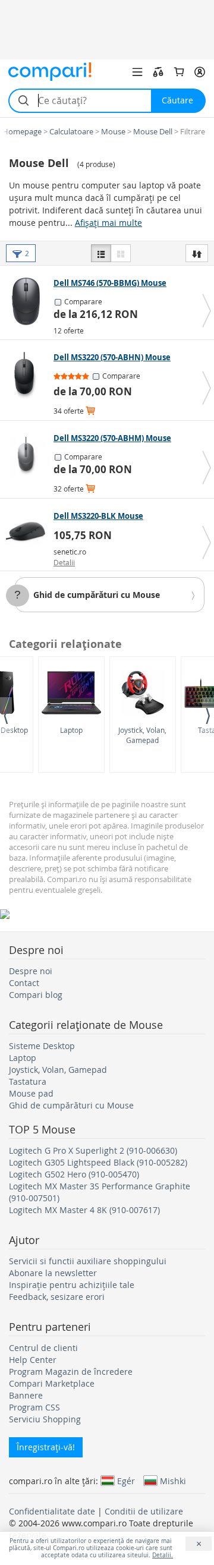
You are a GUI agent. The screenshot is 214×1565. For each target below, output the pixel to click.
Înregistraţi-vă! (46, 1447)
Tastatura (27, 1081)
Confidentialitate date (52, 1511)
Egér (126, 1480)
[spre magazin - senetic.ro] (28, 534)
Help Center (32, 1359)
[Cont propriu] (200, 71)
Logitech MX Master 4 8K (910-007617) (84, 1210)
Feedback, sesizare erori (57, 1296)
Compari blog (35, 994)
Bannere (26, 1395)
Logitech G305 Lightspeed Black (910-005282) (98, 1162)
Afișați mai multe (108, 222)
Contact (24, 982)
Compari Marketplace (52, 1383)
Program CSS (34, 1407)
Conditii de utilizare (144, 1511)
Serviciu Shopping (45, 1419)
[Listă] (101, 253)
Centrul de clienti (43, 1347)
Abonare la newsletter (53, 1273)
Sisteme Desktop (42, 1045)
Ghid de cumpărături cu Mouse (96, 594)
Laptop (71, 730)
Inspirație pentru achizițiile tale (71, 1284)
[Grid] (121, 253)
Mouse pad (31, 1093)
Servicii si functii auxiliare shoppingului (87, 1261)
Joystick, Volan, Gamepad (142, 735)
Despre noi (30, 971)
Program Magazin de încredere (71, 1371)
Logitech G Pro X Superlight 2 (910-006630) (93, 1150)
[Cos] (179, 71)
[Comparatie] (158, 71)
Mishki (173, 1480)
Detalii (64, 562)
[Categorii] (137, 71)
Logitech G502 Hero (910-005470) (74, 1174)
